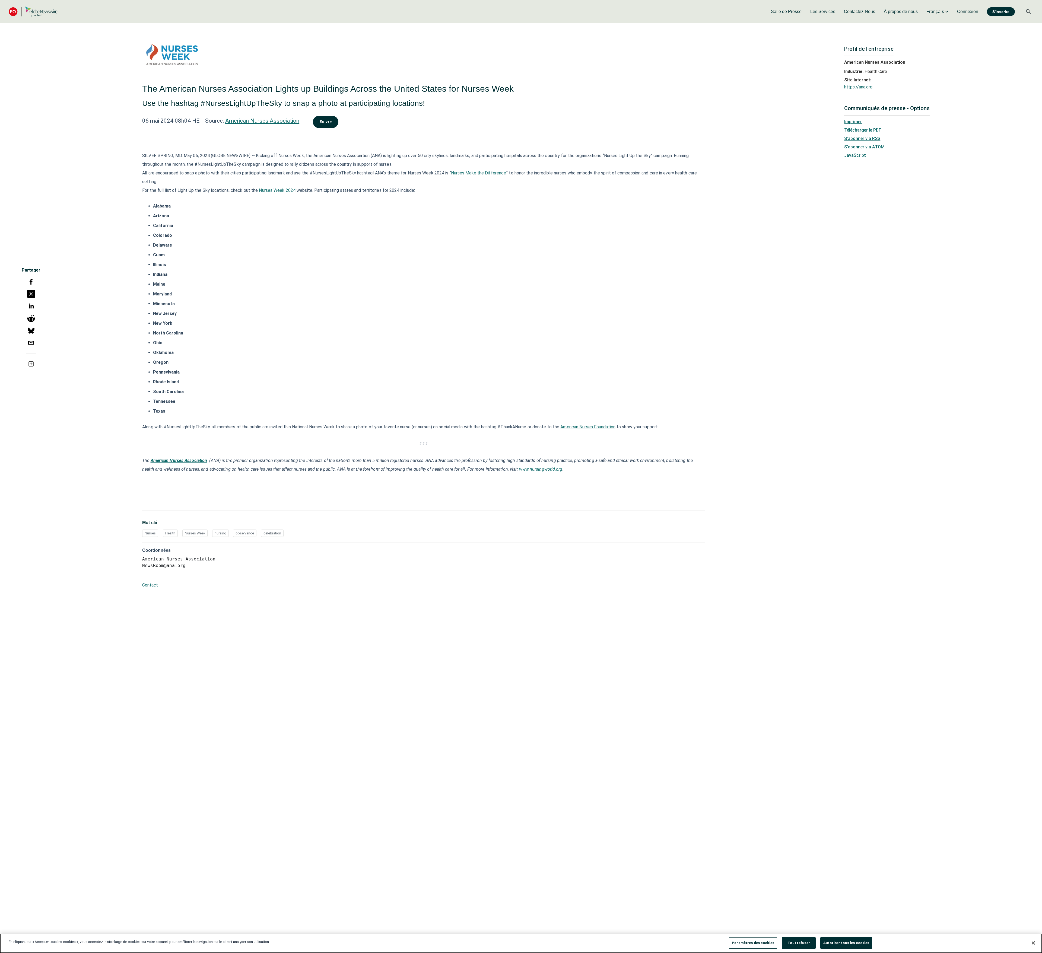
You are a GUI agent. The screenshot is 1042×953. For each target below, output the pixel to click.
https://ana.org (858, 87)
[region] (521, 943)
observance (245, 533)
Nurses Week (195, 533)
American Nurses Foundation (587, 426)
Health (170, 533)
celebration (272, 533)
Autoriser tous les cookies (846, 943)
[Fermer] (1033, 943)
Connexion (967, 11)
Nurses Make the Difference (478, 173)
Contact (150, 585)
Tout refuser (798, 943)
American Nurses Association (262, 120)
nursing (220, 533)
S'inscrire (1000, 11)
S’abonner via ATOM (864, 146)
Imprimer (853, 121)
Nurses (150, 533)
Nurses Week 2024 (277, 190)
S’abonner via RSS (862, 138)
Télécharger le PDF (862, 130)
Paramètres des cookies (753, 943)
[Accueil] (33, 11)
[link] (786, 11)
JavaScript (855, 155)
